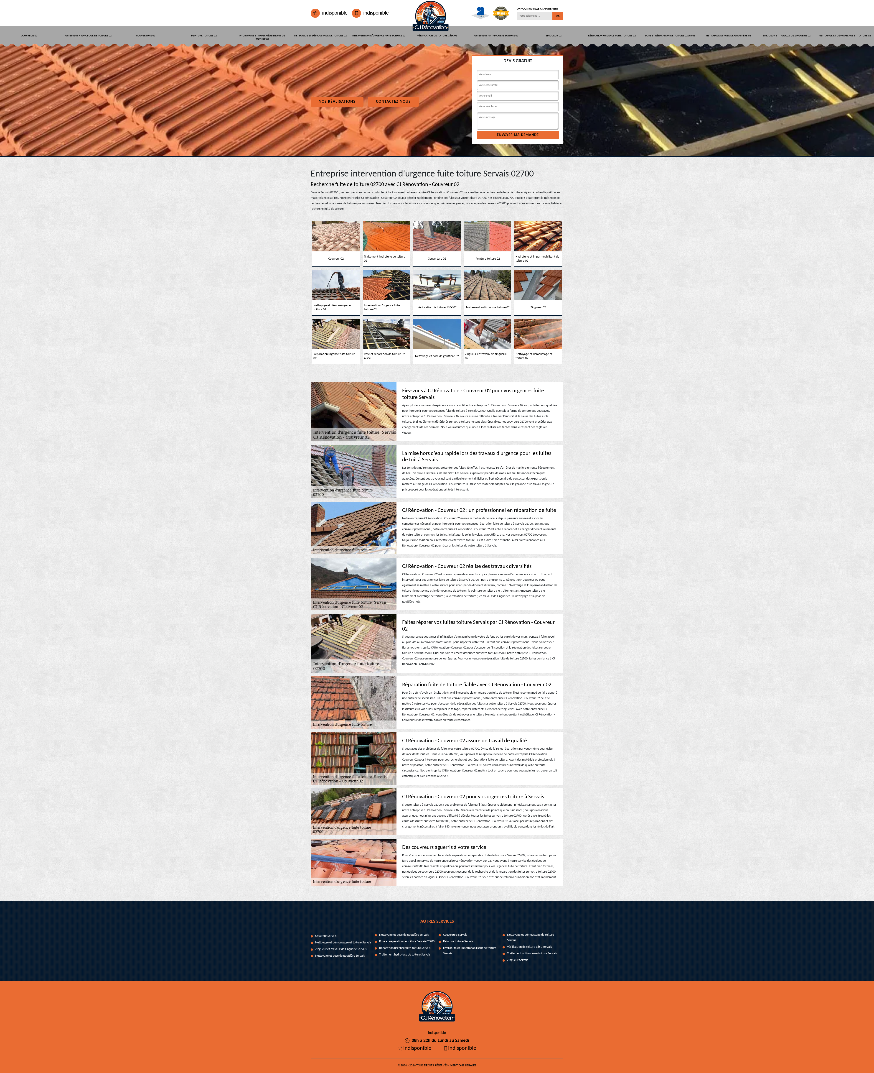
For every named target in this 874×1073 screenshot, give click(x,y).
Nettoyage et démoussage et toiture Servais (343, 942)
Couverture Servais (455, 935)
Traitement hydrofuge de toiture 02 (87, 35)
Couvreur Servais (325, 936)
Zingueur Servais (517, 960)
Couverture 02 (145, 35)
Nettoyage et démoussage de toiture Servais (530, 937)
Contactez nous (393, 102)
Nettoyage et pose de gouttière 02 (728, 35)
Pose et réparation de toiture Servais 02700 (406, 941)
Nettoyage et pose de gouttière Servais (340, 956)
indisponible (334, 13)
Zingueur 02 (553, 35)
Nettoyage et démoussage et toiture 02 (845, 35)
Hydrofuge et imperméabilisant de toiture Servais (469, 950)
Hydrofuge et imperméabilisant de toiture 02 (262, 37)
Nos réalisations (337, 102)
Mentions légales (463, 1065)
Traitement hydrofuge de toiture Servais (404, 954)
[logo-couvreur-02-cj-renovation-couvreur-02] (430, 13)
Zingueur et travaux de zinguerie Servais (340, 949)
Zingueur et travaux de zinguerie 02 (786, 35)
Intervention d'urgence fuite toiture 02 (378, 35)
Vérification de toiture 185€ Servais (529, 947)
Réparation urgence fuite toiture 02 (612, 35)
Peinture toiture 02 (204, 35)
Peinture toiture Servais (458, 941)
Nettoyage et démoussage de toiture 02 (320, 35)
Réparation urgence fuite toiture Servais (404, 948)
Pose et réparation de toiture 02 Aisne (670, 35)
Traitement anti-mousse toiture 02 (495, 35)
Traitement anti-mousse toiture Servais (532, 953)
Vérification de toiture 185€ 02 (437, 35)
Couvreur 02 (29, 35)
